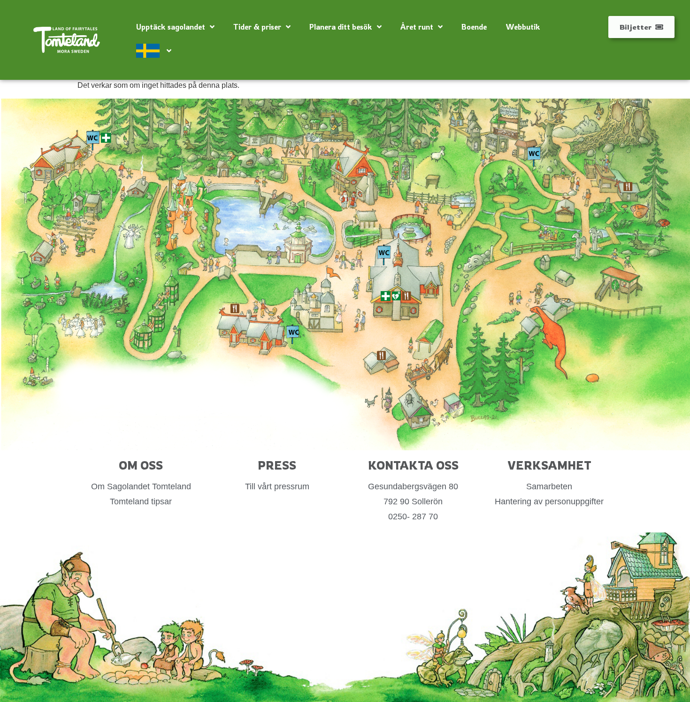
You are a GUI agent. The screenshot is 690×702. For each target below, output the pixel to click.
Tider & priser (257, 26)
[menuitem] (154, 51)
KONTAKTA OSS (413, 465)
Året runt (416, 26)
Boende (474, 26)
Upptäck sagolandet (170, 26)
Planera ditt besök (340, 26)
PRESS (277, 465)
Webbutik (523, 26)
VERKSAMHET (549, 465)
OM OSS (141, 465)
